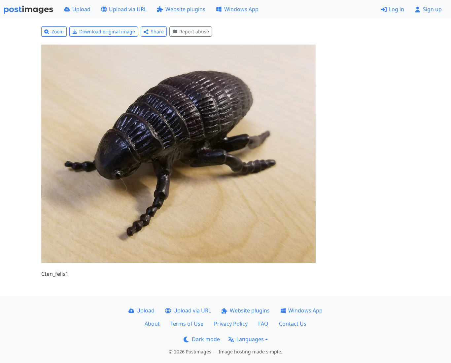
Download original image (107, 31)
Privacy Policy (231, 323)
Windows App (241, 9)
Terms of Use (186, 323)
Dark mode (206, 339)
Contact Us (292, 323)
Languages (250, 339)
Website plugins (185, 9)
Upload (81, 9)
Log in (396, 9)
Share (157, 31)
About (152, 323)
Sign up (432, 9)
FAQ (263, 323)
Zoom (58, 31)
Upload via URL (128, 9)
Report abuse (194, 31)
